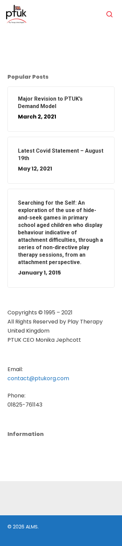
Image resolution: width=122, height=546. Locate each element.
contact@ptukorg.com (38, 378)
